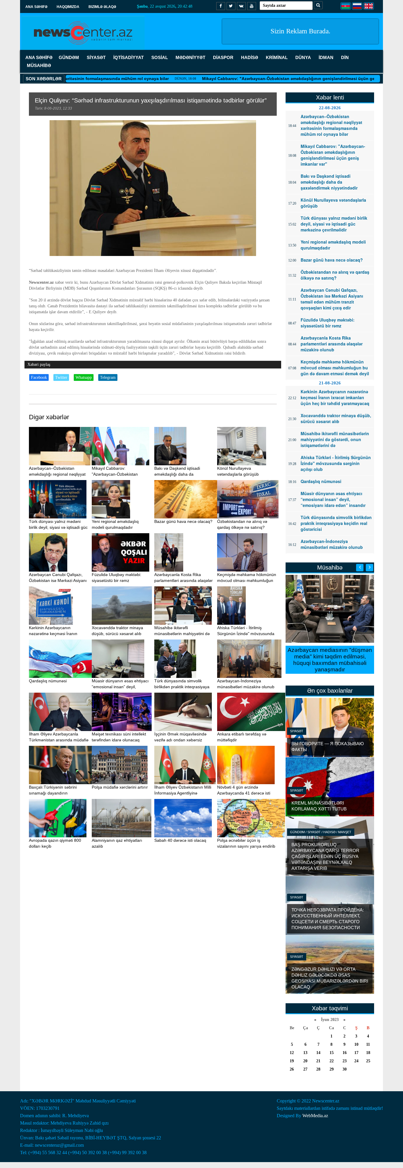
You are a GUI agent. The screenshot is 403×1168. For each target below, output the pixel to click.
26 (292, 1069)
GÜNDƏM (69, 57)
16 (345, 1052)
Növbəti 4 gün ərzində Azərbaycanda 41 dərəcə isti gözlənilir (243, 793)
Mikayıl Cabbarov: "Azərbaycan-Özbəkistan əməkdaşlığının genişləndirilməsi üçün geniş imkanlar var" (272, 78)
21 (318, 1061)
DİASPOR (223, 57)
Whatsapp (84, 377)
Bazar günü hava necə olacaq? (183, 521)
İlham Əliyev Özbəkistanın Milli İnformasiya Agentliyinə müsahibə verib (182, 793)
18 (368, 1052)
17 (356, 1052)
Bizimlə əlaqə (102, 7)
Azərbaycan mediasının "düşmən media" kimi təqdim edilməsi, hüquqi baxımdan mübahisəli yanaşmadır (330, 660)
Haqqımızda (68, 7)
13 (305, 1052)
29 (332, 1069)
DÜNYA (303, 57)
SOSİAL (159, 57)
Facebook (39, 377)
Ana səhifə (36, 7)
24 (356, 1061)
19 (292, 1061)
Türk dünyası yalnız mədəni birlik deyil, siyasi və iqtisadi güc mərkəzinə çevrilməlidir (58, 527)
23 (345, 1061)
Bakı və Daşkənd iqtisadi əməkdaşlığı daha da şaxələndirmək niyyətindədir (180, 474)
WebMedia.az (315, 1115)
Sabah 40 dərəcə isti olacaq (180, 840)
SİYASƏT (96, 57)
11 (368, 1044)
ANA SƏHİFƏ (39, 57)
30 (345, 1069)
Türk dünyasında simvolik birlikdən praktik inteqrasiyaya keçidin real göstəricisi (181, 686)
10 (356, 1044)
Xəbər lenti (330, 97)
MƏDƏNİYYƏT (190, 57)
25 (368, 1061)
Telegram (108, 377)
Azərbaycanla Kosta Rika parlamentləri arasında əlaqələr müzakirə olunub (183, 580)
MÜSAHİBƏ (39, 65)
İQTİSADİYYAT (128, 57)
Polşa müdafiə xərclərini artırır (120, 787)
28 (318, 1069)
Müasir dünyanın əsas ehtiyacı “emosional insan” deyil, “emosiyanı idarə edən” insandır (121, 686)
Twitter (61, 377)
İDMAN (326, 57)
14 (318, 1052)
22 (332, 1061)
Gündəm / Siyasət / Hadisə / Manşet (320, 832)
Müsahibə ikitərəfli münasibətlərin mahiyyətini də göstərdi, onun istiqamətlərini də (184, 633)
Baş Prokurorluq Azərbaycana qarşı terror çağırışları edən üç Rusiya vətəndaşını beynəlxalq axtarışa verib (325, 856)
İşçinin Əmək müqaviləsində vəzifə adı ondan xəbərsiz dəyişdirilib (180, 740)
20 (305, 1061)
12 (292, 1052)
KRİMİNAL (277, 57)
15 (332, 1052)
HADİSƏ (249, 57)
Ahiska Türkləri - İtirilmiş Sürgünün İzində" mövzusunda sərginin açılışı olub (245, 633)
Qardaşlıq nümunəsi (48, 680)
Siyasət (296, 731)
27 (305, 1069)
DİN (345, 57)
